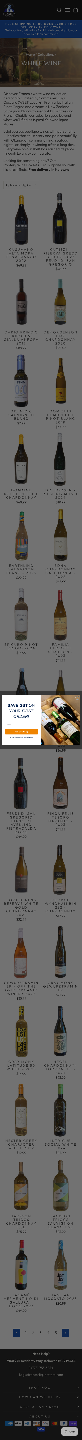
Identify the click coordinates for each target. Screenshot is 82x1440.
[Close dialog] (77, 697)
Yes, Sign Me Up (21, 732)
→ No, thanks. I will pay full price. (21, 736)
